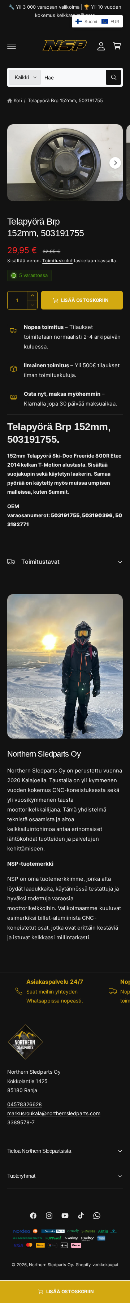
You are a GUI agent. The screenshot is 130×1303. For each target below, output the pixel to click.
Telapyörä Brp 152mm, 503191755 (65, 100)
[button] (12, 46)
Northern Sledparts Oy (51, 1264)
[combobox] (83, 77)
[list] (65, 991)
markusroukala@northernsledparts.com (53, 1113)
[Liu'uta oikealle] (115, 163)
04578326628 (24, 1104)
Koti (18, 100)
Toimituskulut (57, 260)
